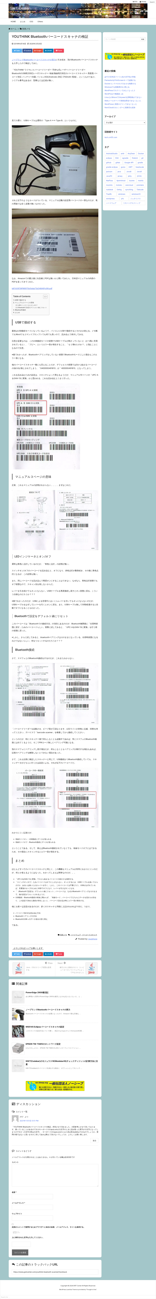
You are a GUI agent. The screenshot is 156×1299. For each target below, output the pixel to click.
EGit (117, 158)
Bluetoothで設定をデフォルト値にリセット (32, 307)
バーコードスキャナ (89, 935)
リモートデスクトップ (131, 203)
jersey (120, 176)
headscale (140, 167)
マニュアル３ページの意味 (24, 303)
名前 (14, 1192)
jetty (130, 176)
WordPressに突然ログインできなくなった (121, 104)
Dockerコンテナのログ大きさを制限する (120, 84)
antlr (122, 153)
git (142, 158)
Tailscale (140, 189)
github (108, 162)
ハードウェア (76, 935)
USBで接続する (20, 300)
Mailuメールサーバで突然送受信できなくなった (123, 101)
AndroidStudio (111, 153)
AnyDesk (131, 153)
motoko (119, 185)
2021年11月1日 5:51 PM (29, 1121)
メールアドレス (18, 1203)
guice (123, 167)
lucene (131, 180)
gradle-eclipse (112, 167)
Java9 (139, 171)
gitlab (118, 162)
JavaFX (109, 176)
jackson (109, 171)
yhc (122, 198)
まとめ (17, 312)
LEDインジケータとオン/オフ (27, 305)
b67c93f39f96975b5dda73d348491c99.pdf (32, 288)
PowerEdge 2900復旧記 (37, 992)
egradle (125, 158)
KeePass (109, 180)
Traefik (109, 194)
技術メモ (63, 935)
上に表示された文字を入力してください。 (28, 1237)
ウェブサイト (17, 1214)
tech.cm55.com (111, 137)
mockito (109, 185)
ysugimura (92, 939)
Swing (119, 189)
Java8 (128, 171)
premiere (140, 185)
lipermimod (121, 180)
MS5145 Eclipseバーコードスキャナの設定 (45, 1027)
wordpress (110, 198)
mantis (140, 180)
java (119, 171)
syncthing (129, 189)
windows (121, 194)
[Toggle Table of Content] (44, 297)
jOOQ (139, 176)
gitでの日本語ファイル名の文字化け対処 (120, 77)
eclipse (109, 158)
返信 (94, 1141)
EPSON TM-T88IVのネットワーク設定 (43, 1044)
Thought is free (91, 1289)
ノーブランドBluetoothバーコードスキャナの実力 (34, 59)
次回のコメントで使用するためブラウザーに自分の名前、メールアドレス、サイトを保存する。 (48, 1227)
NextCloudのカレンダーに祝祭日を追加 (120, 107)
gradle (140, 162)
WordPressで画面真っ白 (114, 94)
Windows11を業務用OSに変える (117, 87)
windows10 (136, 194)
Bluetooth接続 (20, 310)
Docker (141, 153)
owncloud (129, 185)
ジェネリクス (135, 198)
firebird (135, 158)
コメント (15, 1162)
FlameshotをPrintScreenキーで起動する (120, 80)
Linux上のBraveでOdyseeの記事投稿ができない (123, 97)
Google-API (128, 162)
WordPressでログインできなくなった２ (120, 90)
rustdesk (109, 189)
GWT (130, 167)
